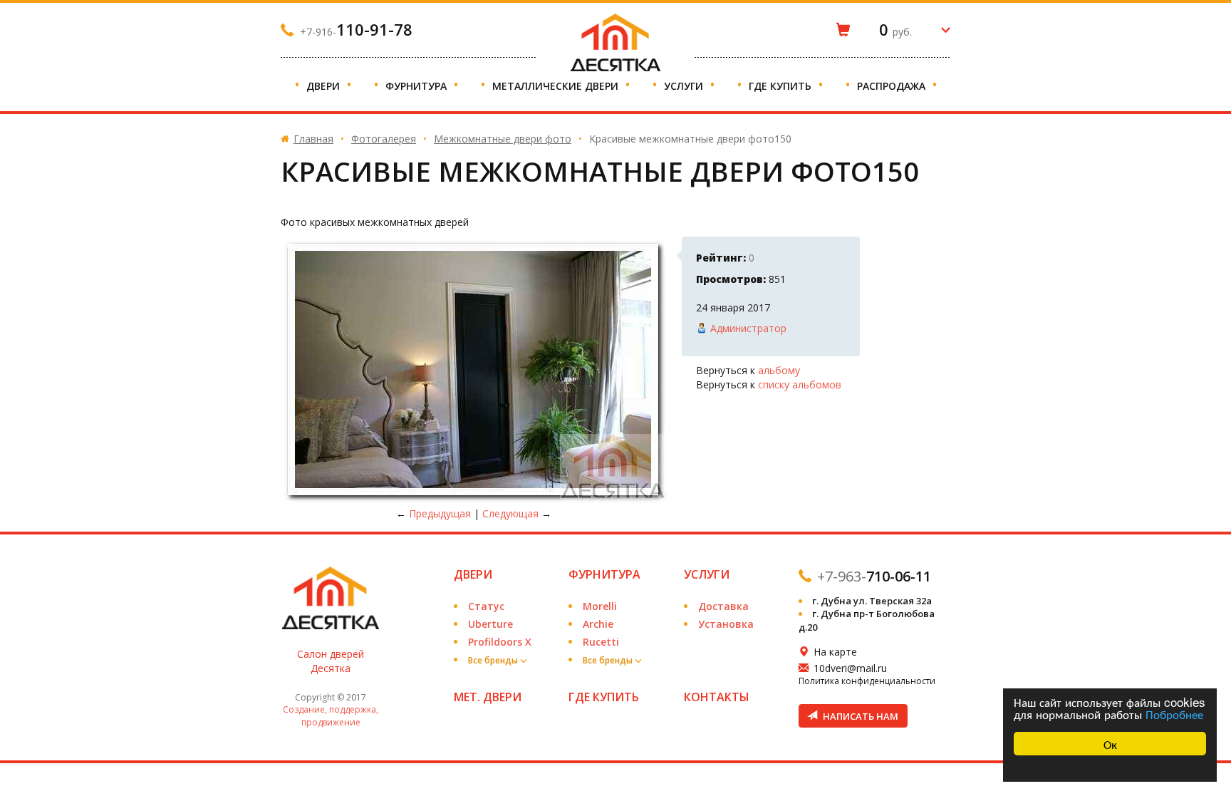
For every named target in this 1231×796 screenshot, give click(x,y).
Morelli (600, 606)
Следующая (510, 513)
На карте (835, 651)
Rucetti (601, 641)
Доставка (723, 606)
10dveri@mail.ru (850, 668)
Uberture (490, 624)
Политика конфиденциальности (867, 681)
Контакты (716, 697)
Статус (486, 606)
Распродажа (892, 86)
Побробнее (1174, 714)
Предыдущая (440, 513)
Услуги (685, 86)
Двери (324, 86)
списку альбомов (799, 384)
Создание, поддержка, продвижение (330, 715)
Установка (726, 624)
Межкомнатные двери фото (502, 138)
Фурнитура (417, 86)
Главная (313, 138)
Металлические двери (556, 86)
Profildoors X (499, 641)
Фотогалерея (383, 138)
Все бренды (494, 660)
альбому (779, 370)
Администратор (748, 328)
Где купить (781, 86)
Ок (1110, 744)
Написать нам (859, 716)
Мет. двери (487, 697)
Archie (598, 624)
